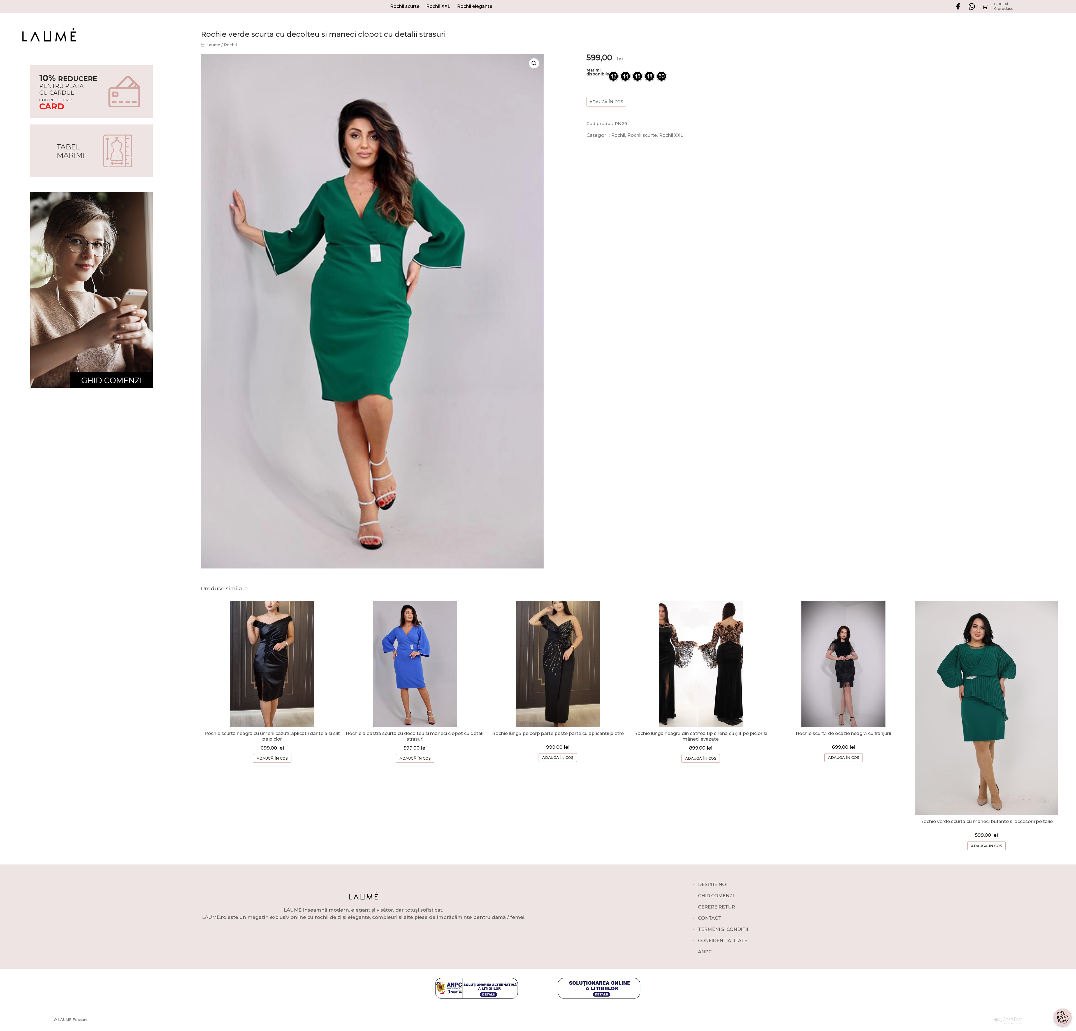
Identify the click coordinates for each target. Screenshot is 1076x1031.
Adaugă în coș (606, 101)
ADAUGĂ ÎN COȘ (272, 758)
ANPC (705, 951)
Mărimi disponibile (597, 72)
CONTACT (709, 918)
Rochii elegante (474, 6)
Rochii (230, 44)
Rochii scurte (404, 6)
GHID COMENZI (716, 895)
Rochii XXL (438, 6)
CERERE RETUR (716, 907)
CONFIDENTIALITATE (722, 940)
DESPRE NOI (712, 884)
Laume (213, 44)
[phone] (1062, 999)
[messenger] (1062, 986)
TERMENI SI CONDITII (723, 929)
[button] (534, 63)
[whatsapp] (1062, 972)
